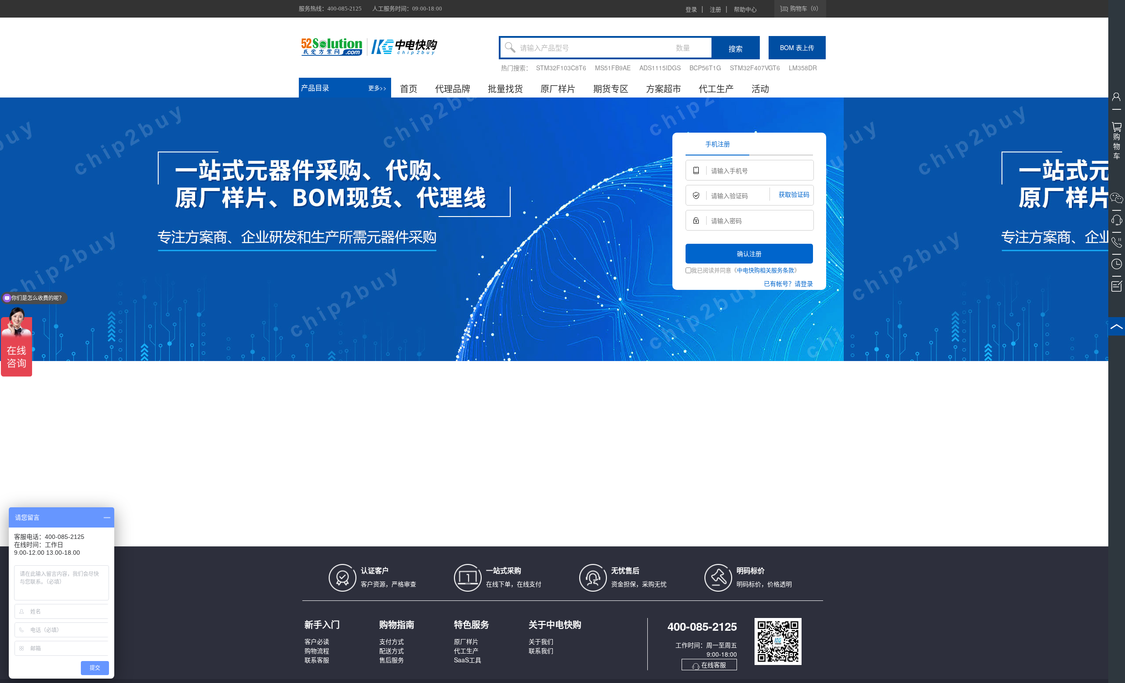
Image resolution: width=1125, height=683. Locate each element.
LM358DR (803, 67)
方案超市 (663, 88)
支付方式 (391, 641)
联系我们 (541, 650)
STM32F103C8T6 (561, 67)
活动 (760, 88)
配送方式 (391, 650)
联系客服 (317, 659)
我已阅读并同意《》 (745, 270)
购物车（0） (806, 8)
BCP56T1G (705, 67)
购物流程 (317, 650)
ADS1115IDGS (660, 67)
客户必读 (317, 641)
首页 (408, 88)
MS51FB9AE (613, 67)
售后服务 (391, 659)
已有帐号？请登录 (788, 283)
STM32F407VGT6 (755, 67)
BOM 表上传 (797, 47)
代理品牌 (452, 88)
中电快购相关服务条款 (765, 270)
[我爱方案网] (333, 47)
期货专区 (610, 88)
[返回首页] (404, 47)
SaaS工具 (467, 659)
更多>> (377, 87)
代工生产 (716, 88)
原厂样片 (558, 88)
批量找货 (505, 88)
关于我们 (541, 641)
